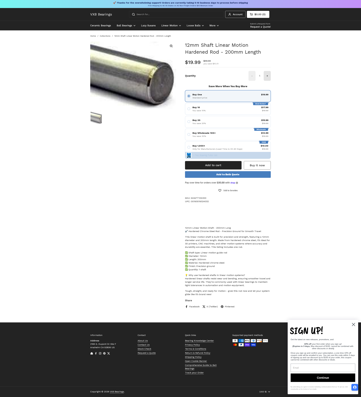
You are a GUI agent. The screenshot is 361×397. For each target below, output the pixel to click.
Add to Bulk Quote (227, 174)
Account (238, 14)
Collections (105, 36)
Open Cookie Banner (196, 361)
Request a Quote (147, 353)
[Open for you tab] (354, 387)
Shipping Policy (193, 357)
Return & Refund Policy (197, 353)
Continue (323, 377)
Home (93, 36)
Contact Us (144, 344)
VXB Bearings (101, 14)
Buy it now (257, 165)
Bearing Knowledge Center (199, 340)
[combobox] (176, 14)
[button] (258, 14)
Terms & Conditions (195, 348)
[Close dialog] (353, 324)
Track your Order (194, 372)
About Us (143, 340)
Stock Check (144, 348)
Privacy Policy (192, 344)
